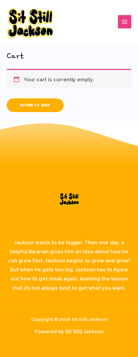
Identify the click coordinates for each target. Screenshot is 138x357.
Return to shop (35, 105)
